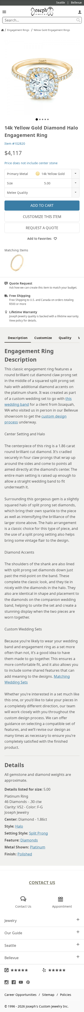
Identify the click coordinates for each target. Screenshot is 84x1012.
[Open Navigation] (4, 12)
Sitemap (48, 995)
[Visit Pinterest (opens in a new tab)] (29, 982)
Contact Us (42, 882)
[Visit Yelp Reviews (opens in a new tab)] (61, 970)
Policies (65, 995)
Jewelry (10, 920)
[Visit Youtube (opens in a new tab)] (22, 982)
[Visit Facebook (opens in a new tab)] (15, 982)
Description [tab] (18, 337)
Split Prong (38, 833)
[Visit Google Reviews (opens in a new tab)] (23, 970)
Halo (19, 826)
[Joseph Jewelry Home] (2, 30)
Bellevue (11, 957)
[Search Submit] (78, 20)
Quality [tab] (65, 337)
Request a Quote (42, 227)
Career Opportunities (20, 995)
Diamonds (29, 840)
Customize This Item (42, 216)
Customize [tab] (43, 337)
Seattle (10, 945)
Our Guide (13, 932)
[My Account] (80, 12)
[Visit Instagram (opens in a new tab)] (7, 982)
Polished (24, 854)
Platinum (37, 847)
